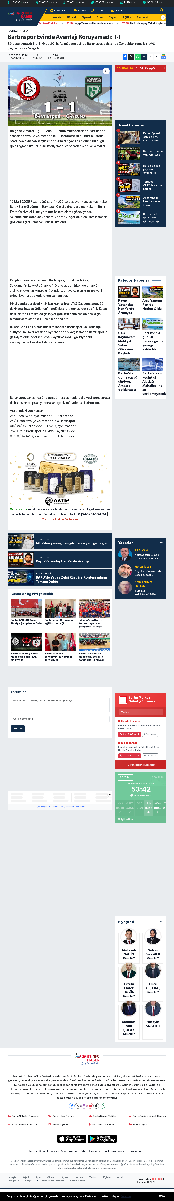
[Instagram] (84, 1106)
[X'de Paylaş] (131, 57)
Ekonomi (142, 17)
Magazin (14, 1181)
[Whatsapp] (102, 1106)
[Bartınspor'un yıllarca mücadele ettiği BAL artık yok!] (26, 641)
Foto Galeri (61, 10)
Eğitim (127, 17)
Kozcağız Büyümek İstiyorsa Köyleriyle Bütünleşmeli (147, 557)
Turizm (132, 1151)
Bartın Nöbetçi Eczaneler (25, 1116)
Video (82, 10)
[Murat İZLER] (125, 571)
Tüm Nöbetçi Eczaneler (142, 765)
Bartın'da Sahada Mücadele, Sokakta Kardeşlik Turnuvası (91, 656)
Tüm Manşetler (60, 1124)
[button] (163, 17)
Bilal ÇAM (141, 550)
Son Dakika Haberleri (103, 1124)
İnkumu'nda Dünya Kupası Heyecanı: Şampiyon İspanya (90, 623)
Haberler (13, 31)
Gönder (18, 728)
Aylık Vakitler (127, 819)
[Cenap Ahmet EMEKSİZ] (125, 587)
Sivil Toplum (118, 1151)
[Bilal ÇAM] (125, 554)
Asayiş (57, 17)
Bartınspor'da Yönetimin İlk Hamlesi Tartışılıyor (58, 656)
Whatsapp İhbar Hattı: (75, 514)
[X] (78, 1106)
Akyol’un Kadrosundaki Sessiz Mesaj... (149, 573)
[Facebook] (72, 1106)
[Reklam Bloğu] (60, 478)
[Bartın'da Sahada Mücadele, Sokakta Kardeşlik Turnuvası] (94, 641)
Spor (100, 17)
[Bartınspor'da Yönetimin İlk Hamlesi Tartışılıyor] (60, 641)
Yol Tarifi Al (151, 734)
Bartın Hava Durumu (63, 1116)
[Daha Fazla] (144, 57)
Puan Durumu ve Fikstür (24, 1124)
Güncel (71, 17)
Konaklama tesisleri (52, 1181)
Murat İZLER (143, 567)
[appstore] (72, 1138)
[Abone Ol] (163, 56)
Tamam (162, 1196)
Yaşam (113, 17)
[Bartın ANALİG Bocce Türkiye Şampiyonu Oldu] (26, 608)
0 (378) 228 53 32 (131, 734)
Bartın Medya (77, 1181)
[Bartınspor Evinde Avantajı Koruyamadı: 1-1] (60, 95)
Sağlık (106, 1151)
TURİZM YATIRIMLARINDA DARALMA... (145, 592)
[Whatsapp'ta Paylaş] (138, 57)
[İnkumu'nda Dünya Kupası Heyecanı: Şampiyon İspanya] (94, 608)
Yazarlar (100, 10)
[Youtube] (90, 1106)
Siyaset (86, 17)
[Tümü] (161, 542)
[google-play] (102, 1138)
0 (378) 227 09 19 (131, 756)
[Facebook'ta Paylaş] (125, 57)
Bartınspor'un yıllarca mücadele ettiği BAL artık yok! (24, 656)
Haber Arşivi (140, 1124)
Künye (120, 10)
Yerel (142, 1151)
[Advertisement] (60, 175)
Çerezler (125, 1196)
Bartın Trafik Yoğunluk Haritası (149, 1116)
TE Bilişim (157, 1179)
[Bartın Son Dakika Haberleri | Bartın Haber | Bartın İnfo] (20, 16)
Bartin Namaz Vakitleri (105, 1116)
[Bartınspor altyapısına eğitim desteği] (60, 608)
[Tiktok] (96, 1106)
